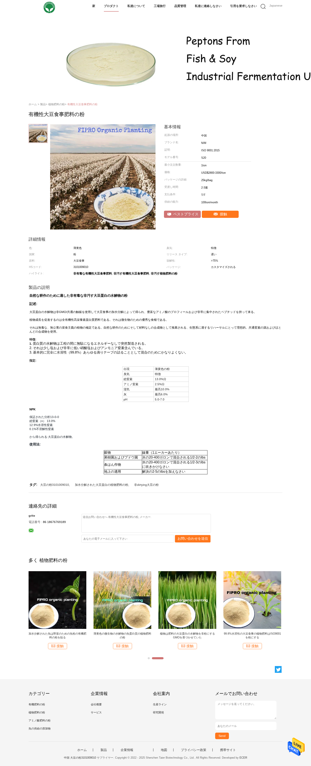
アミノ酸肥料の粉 (40, 720)
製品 (103, 749)
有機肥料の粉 (37, 704)
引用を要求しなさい (243, 6)
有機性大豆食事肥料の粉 (82, 104)
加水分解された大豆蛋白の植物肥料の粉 (101, 484)
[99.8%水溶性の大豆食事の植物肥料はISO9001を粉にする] (252, 600)
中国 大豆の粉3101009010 (80, 757)
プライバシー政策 (193, 749)
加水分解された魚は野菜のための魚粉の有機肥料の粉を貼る (57, 635)
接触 (223, 214)
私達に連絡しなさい (208, 6)
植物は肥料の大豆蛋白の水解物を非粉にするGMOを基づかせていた (187, 635)
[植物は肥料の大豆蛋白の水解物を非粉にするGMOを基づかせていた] (187, 600)
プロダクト (111, 6)
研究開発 (158, 712)
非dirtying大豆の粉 (146, 484)
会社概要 (96, 704)
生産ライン (160, 704)
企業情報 (127, 749)
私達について (136, 6)
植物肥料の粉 (37, 712)
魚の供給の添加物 (40, 728)
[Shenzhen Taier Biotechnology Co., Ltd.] (49, 7)
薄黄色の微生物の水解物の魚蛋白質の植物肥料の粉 (122, 635)
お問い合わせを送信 (193, 538)
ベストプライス (185, 214)
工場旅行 (160, 6)
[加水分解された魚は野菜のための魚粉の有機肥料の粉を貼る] (57, 600)
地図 (164, 749)
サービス (96, 712)
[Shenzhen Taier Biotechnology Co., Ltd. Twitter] (278, 669)
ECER (243, 757)
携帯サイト (228, 749)
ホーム (82, 749)
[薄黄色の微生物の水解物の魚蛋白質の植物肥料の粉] (122, 600)
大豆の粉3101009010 (54, 484)
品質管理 (180, 6)
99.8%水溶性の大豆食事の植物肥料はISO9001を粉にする (252, 635)
